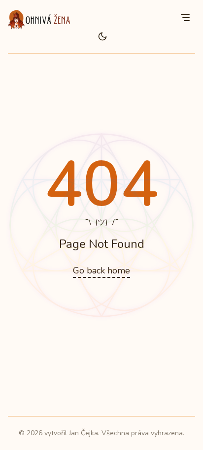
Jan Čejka (83, 433)
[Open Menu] (185, 18)
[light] (102, 36)
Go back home (101, 270)
